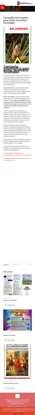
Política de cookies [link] (21, 406)
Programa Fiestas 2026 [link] (10, 300)
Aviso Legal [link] (10, 406)
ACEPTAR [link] (18, 413)
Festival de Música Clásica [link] (10, 383)
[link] (2, 7)
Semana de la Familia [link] (9, 335)
